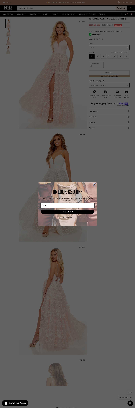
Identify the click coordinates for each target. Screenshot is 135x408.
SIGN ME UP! (68, 212)
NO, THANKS (67, 217)
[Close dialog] (94, 184)
